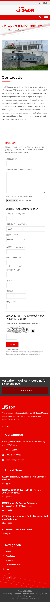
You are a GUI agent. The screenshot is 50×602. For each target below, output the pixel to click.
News (8, 569)
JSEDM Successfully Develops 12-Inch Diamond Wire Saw (24, 478)
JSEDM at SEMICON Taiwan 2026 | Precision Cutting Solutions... (22, 491)
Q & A (8, 573)
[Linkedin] (8, 426)
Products (9, 560)
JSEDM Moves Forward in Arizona (17, 529)
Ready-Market (34, 599)
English (45, 3)
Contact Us (19, 30)
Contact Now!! (25, 390)
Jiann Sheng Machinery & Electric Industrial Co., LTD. (24, 593)
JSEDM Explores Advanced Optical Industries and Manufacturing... (25, 517)
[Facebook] (2, 426)
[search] (40, 17)
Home (10, 30)
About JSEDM (11, 556)
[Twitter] (5, 426)
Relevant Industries (13, 565)
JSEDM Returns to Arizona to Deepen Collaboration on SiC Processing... (19, 504)
